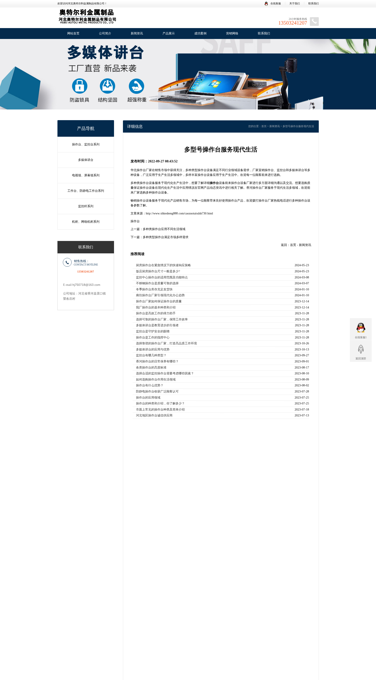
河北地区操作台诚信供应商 (154, 415)
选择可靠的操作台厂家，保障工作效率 (162, 319)
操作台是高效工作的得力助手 (156, 313)
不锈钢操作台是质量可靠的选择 (157, 283)
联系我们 (313, 3)
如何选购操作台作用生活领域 (156, 379)
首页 (264, 126)
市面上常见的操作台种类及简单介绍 (160, 409)
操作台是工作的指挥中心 (153, 337)
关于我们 (294, 3)
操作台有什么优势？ (149, 385)
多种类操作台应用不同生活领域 (164, 229)
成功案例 (200, 33)
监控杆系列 (85, 206)
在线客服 (275, 3)
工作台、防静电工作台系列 (85, 190)
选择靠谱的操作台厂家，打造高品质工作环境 (166, 343)
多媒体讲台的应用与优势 (153, 349)
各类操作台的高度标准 (151, 367)
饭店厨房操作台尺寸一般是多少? (158, 271)
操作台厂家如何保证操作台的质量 (159, 301)
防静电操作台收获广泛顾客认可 (157, 391)
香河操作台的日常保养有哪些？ (157, 361)
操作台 (135, 221)
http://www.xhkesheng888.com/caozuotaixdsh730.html (179, 213)
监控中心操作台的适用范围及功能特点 (162, 277)
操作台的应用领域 (148, 397)
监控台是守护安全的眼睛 (153, 331)
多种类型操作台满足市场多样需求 (165, 237)
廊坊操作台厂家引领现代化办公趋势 (160, 295)
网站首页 (73, 33)
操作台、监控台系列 (85, 144)
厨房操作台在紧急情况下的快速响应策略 (163, 265)
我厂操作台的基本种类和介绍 (156, 307)
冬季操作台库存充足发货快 (154, 289)
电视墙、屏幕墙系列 (85, 175)
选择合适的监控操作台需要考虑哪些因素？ (165, 373)
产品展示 (169, 33)
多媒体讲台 (85, 160)
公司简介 (105, 33)
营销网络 (232, 33)
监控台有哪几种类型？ (151, 355)
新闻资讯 (137, 33)
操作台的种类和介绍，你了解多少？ (160, 403)
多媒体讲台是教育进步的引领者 (157, 325)
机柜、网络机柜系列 (85, 221)
